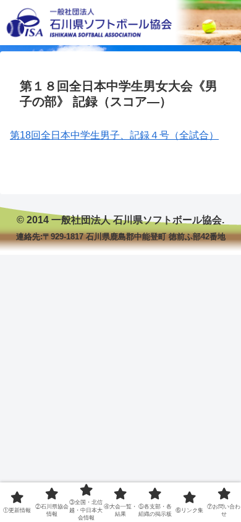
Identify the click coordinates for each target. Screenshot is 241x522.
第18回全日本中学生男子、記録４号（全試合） (114, 135)
